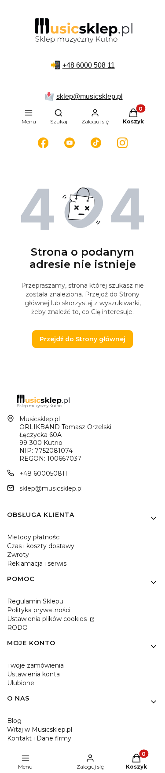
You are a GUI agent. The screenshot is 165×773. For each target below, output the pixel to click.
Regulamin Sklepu (35, 601)
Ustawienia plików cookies (47, 619)
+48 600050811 (43, 473)
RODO (17, 628)
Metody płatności (34, 537)
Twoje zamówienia (35, 665)
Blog (14, 721)
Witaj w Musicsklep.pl (39, 729)
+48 (69, 65)
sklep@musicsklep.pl (89, 96)
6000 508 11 (95, 65)
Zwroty (18, 555)
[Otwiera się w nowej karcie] (43, 142)
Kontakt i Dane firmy (39, 738)
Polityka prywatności (38, 610)
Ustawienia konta (33, 674)
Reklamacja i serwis (36, 563)
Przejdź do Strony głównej (82, 339)
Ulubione (20, 683)
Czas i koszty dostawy (40, 546)
